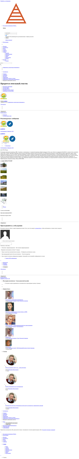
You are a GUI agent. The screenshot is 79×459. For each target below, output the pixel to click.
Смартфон (5, 264)
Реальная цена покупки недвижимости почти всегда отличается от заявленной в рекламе (24, 405)
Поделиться (3, 104)
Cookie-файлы (6, 427)
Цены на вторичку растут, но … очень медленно (15, 367)
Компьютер (5, 262)
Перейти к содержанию (5, 1)
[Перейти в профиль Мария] (9, 310)
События (5, 50)
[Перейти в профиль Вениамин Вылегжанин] (11, 365)
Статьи (4, 49)
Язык (4, 421)
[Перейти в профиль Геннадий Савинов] (9, 298)
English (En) (8, 424)
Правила (7, 55)
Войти (7, 37)
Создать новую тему (7, 115)
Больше (7, 58)
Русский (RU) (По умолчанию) (11, 423)
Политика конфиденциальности (9, 425)
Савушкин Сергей (12, 348)
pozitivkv (5, 101)
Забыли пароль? (8, 40)
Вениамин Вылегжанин (13, 369)
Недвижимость (20, 326)
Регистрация (5, 42)
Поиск (6, 56)
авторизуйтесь (38, 228)
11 (5, 143)
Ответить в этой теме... (5, 245)
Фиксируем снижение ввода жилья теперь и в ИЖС (16, 311)
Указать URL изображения (11, 258)
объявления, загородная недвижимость (16, 102)
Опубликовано (7, 131)
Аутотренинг (8, 346)
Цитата (4, 206)
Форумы (5, 46)
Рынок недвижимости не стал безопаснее (14, 386)
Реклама (7, 53)
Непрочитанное (8, 54)
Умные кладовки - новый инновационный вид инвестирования (18, 325)
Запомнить (7, 36)
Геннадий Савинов (12, 300)
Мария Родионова (12, 326)
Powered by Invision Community (48, 429)
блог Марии (14, 312)
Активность (5, 47)
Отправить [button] (5, 266)
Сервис (4, 51)
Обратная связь (6, 426)
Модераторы (8, 57)
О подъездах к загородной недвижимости (14, 299)
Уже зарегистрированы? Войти (10, 25)
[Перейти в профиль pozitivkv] (3, 99)
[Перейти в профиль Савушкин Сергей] (8, 345)
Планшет (5, 263)
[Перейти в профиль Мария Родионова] (10, 324)
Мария (9, 312)
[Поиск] (0, 65)
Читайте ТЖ (8, 337)
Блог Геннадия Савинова (22, 300)
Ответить (5, 114)
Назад (6, 446)
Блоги (4, 48)
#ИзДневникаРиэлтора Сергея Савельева (25, 348)
